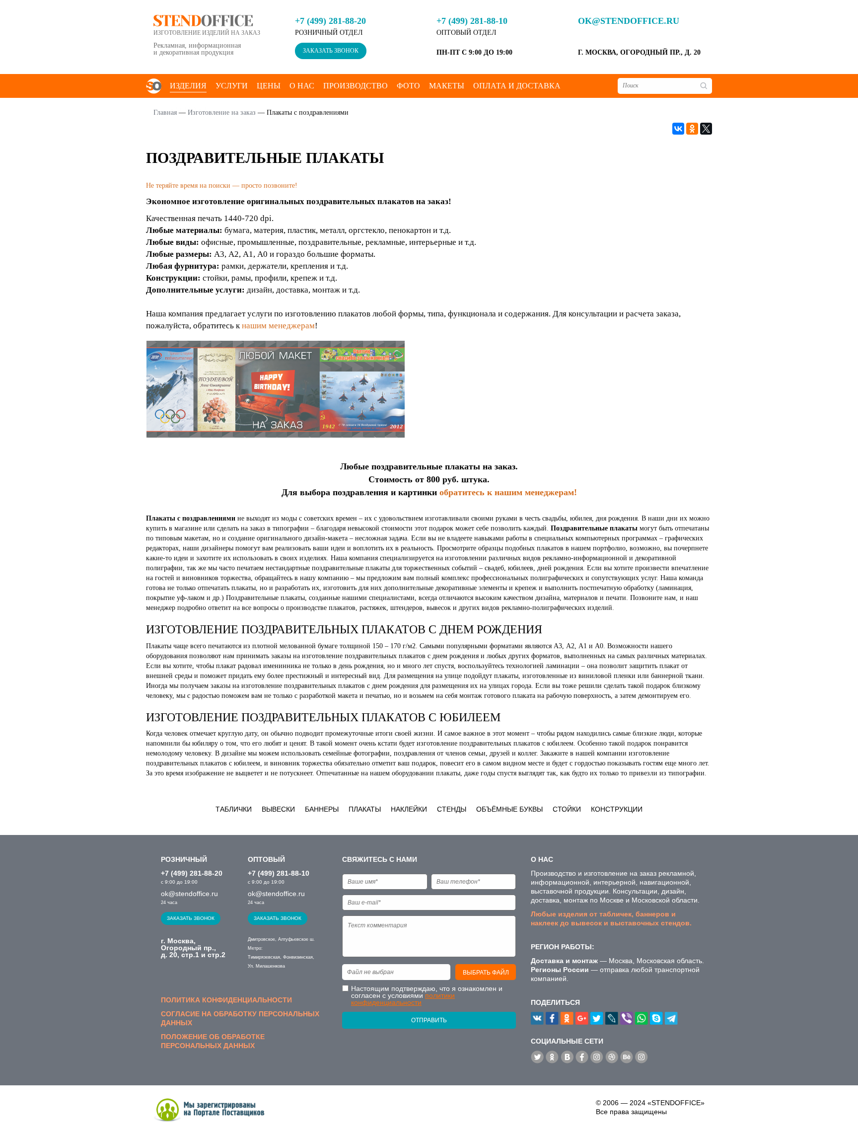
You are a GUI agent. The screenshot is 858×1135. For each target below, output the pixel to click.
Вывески (278, 809)
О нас (301, 85)
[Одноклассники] (692, 129)
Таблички (233, 809)
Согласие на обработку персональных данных (240, 1018)
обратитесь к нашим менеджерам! (508, 492)
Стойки (567, 809)
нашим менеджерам (278, 325)
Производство (355, 85)
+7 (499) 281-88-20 (330, 21)
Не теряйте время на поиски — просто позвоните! (221, 185)
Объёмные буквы (509, 809)
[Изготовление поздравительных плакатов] (275, 387)
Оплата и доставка (517, 85)
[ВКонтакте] (678, 129)
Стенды (451, 809)
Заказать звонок (330, 50)
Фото (408, 85)
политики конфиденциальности (403, 998)
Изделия (188, 85)
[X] (706, 129)
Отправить (429, 1020)
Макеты (446, 85)
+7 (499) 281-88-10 (471, 21)
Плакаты (365, 809)
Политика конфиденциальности (226, 1000)
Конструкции (617, 809)
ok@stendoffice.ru (628, 21)
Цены (269, 85)
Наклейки (409, 809)
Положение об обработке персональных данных (213, 1041)
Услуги (231, 85)
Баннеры (322, 809)
